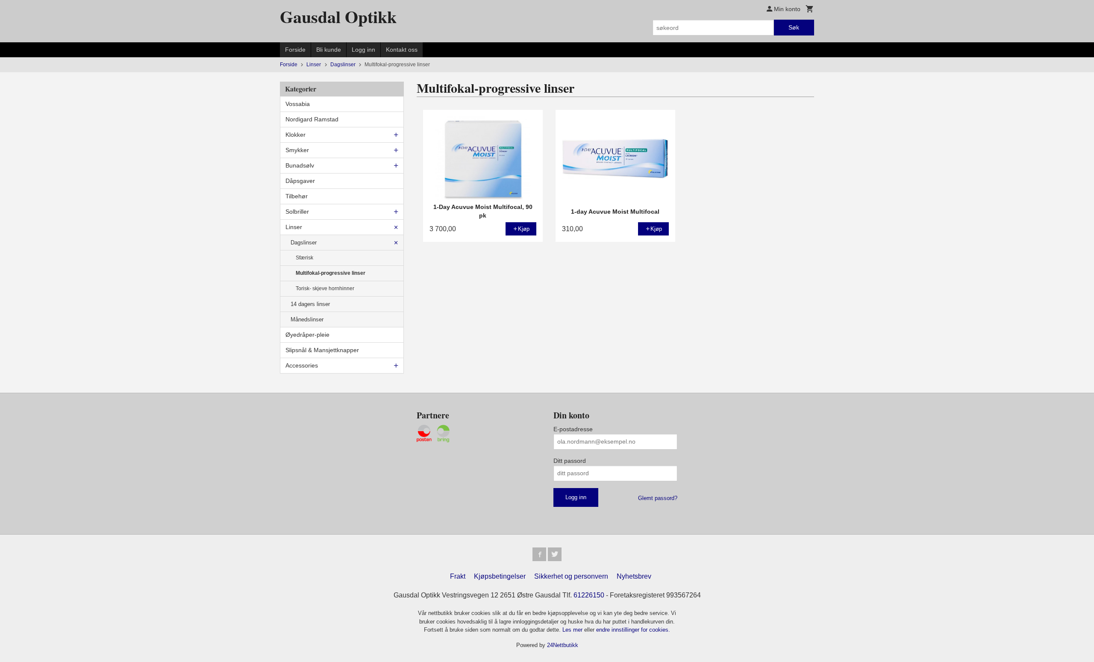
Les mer (573, 630)
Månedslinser (307, 319)
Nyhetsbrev (634, 576)
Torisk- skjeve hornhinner (325, 288)
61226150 (588, 595)
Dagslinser (304, 242)
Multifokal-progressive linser (330, 273)
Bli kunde (328, 49)
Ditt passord (569, 460)
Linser (293, 227)
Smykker (297, 150)
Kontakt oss (402, 49)
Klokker (295, 134)
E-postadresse (573, 429)
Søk (793, 27)
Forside (295, 49)
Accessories (301, 365)
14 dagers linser (310, 304)
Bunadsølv (299, 165)
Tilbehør (296, 196)
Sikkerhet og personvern (571, 576)
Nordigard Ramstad (311, 119)
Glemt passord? (657, 498)
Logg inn (363, 49)
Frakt (457, 576)
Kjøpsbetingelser (500, 576)
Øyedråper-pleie (307, 334)
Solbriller (297, 211)
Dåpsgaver (300, 180)
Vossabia (297, 103)
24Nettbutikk (562, 645)
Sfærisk (304, 258)
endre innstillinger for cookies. (633, 630)
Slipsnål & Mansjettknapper (322, 350)
